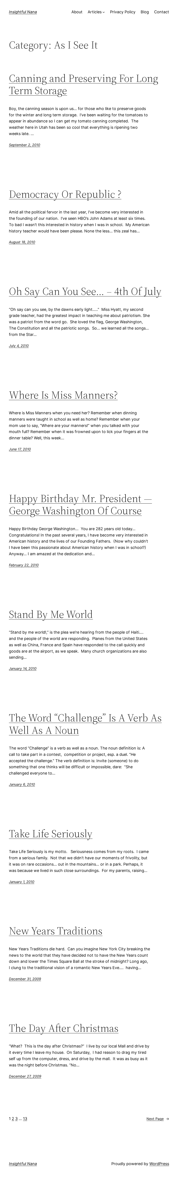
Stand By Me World (51, 614)
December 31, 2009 (25, 979)
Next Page (158, 1119)
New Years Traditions (55, 931)
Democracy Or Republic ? (65, 194)
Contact (161, 12)
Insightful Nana (23, 12)
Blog (145, 12)
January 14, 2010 (22, 668)
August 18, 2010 (22, 242)
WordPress (159, 1163)
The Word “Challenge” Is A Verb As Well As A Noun (85, 724)
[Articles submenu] (103, 12)
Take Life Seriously (50, 833)
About (76, 12)
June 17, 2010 (20, 449)
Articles (95, 12)
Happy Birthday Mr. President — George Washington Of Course (80, 504)
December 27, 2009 (25, 1076)
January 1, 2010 (21, 882)
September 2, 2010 (24, 145)
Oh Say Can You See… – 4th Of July (85, 291)
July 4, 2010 (19, 345)
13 (25, 1118)
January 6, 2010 (22, 784)
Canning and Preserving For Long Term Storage (83, 84)
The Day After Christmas (64, 1028)
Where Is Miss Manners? (63, 395)
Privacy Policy (122, 12)
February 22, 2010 (24, 565)
